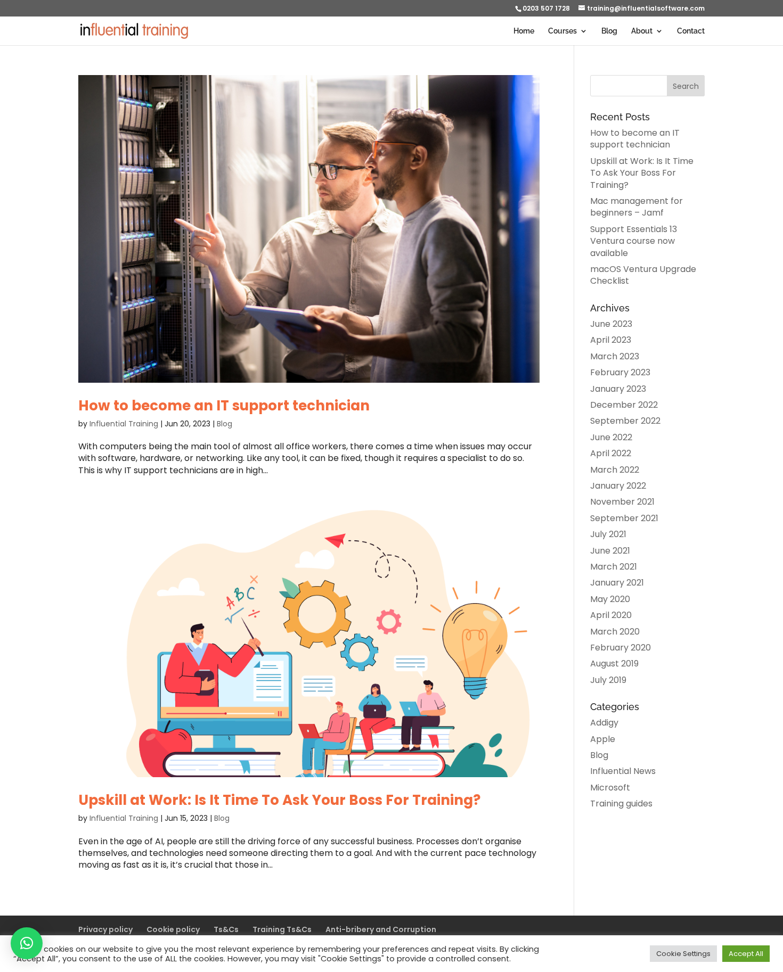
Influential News (623, 771)
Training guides (621, 803)
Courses (562, 31)
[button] (27, 943)
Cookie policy (173, 929)
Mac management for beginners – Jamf (636, 207)
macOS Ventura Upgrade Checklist (643, 275)
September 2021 (624, 518)
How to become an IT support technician (224, 405)
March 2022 (614, 470)
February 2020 (620, 647)
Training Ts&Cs (282, 929)
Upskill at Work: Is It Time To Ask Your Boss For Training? (279, 800)
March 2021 (613, 567)
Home (523, 31)
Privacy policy (105, 929)
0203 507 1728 (546, 8)
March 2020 (615, 631)
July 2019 (608, 680)
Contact (691, 31)
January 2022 (618, 486)
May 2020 (610, 599)
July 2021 (608, 534)
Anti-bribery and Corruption (380, 929)
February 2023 (620, 372)
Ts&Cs (226, 929)
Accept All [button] (746, 954)
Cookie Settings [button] (683, 954)
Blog (609, 31)
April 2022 (610, 453)
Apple (602, 739)
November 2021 (622, 502)
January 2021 (617, 582)
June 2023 (611, 324)
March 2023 (614, 356)
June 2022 (611, 437)
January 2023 (618, 389)
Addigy (604, 722)
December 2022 (624, 405)
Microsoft (610, 787)
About (641, 31)
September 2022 (625, 421)
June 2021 (610, 551)
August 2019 (614, 663)
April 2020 (611, 615)
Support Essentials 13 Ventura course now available (633, 241)
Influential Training (123, 423)
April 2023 (610, 340)
